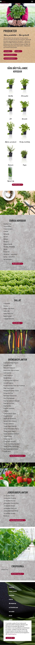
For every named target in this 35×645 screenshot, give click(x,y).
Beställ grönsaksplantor (16, 455)
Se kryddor (7, 51)
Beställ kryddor (17, 184)
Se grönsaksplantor (9, 55)
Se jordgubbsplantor (9, 58)
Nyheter (11, 599)
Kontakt (11, 619)
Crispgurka (11, 595)
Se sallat (17, 51)
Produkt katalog (13, 591)
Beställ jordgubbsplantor (16, 520)
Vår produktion (12, 603)
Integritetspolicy (11, 634)
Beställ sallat (16, 323)
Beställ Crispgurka (17, 574)
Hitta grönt (11, 611)
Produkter (11, 587)
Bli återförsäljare (13, 607)
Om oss (10, 615)
